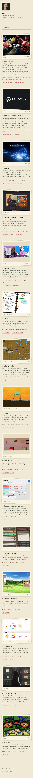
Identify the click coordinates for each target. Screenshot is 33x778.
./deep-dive (18, 234)
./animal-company (7, 82)
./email (4, 17)
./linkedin (11, 17)
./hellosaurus (6, 285)
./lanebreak (6, 183)
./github (20, 17)
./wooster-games (20, 82)
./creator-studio (7, 234)
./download (5, 520)
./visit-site (6, 709)
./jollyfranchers (17, 332)
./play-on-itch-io (8, 380)
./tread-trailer (16, 183)
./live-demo (6, 612)
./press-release (7, 134)
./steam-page (6, 332)
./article (17, 134)
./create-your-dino (8, 659)
